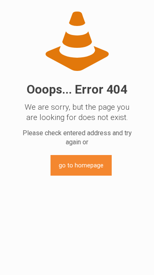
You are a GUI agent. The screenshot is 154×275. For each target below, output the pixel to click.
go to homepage (81, 165)
